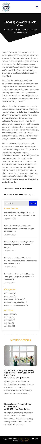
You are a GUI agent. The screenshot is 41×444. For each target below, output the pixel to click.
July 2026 (7, 317)
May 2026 (8, 323)
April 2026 (8, 326)
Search (33, 203)
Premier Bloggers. (24, 439)
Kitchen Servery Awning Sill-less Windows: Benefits (17, 405)
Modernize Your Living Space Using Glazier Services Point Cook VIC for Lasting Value (19, 372)
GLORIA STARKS (13, 29)
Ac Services (8, 293)
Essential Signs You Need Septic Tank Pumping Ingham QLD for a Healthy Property (19, 244)
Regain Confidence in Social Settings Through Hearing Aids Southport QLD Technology (19, 276)
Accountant (8, 296)
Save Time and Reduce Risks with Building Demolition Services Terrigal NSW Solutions (19, 228)
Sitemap (25, 441)
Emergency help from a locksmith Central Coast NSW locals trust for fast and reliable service (20, 260)
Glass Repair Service (21, 378)
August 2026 (9, 314)
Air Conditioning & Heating (14, 302)
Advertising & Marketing (13, 299)
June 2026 (8, 320)
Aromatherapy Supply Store (14, 305)
